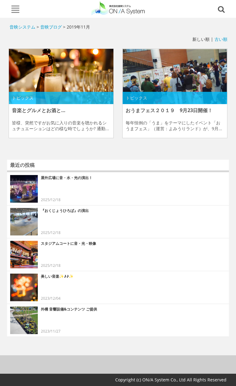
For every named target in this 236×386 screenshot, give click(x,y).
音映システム (22, 27)
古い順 (220, 39)
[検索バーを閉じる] (222, 9)
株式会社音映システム (118, 8)
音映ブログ (51, 27)
